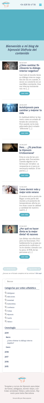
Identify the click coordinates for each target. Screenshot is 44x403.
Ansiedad (10, 300)
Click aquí (38, 273)
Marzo (8, 337)
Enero (8, 347)
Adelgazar (11, 293)
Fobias (9, 311)
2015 (6, 366)
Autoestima (11, 304)
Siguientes (34, 269)
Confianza (10, 307)
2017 (6, 357)
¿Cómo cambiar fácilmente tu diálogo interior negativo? (29, 68)
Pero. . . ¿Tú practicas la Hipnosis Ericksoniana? (30, 150)
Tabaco (9, 322)
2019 (7, 333)
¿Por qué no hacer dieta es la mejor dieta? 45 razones (29, 231)
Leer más (24, 93)
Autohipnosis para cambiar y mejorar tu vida (30, 110)
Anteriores (10, 269)
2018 (7, 352)
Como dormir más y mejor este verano (29, 191)
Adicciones (11, 297)
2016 (7, 362)
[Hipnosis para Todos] (6, 4)
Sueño (9, 318)
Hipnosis (10, 315)
